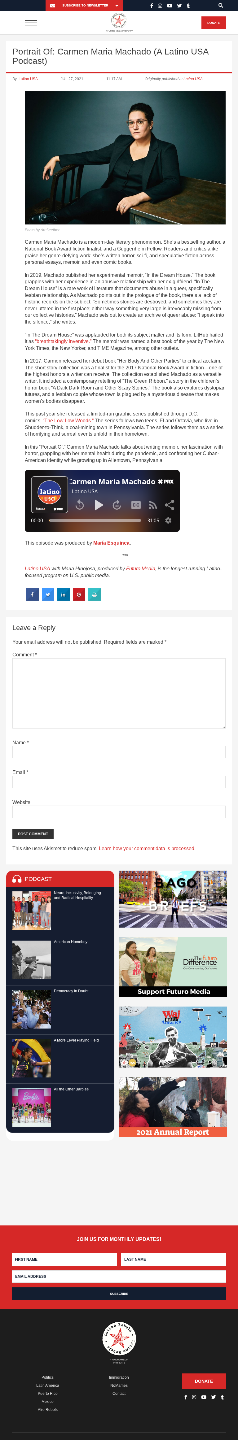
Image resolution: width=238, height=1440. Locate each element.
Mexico (48, 1401)
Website (21, 802)
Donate (213, 22)
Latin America (47, 1385)
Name (20, 742)
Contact (119, 1393)
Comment (24, 654)
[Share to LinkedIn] (63, 599)
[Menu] (31, 22)
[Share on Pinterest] (79, 599)
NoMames (119, 1385)
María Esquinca (111, 543)
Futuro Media (140, 568)
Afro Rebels (48, 1409)
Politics (48, 1377)
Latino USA (28, 79)
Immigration (119, 1377)
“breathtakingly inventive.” (63, 341)
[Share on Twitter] (48, 599)
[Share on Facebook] (32, 599)
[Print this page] (94, 599)
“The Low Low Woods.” (68, 420)
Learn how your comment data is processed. (147, 848)
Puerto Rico (48, 1393)
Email (20, 772)
